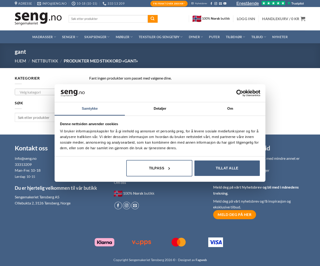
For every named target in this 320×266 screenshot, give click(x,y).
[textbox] (47, 92)
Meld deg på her (234, 214)
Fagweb (201, 260)
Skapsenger (95, 37)
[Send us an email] (220, 3)
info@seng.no (26, 158)
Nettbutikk (45, 60)
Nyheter (280, 37)
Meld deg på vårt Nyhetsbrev (238, 187)
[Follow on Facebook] (211, 3)
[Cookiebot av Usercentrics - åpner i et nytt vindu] (239, 93)
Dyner (194, 37)
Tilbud (257, 37)
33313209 (23, 164)
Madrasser (42, 37)
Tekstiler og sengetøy (159, 37)
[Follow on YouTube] (224, 3)
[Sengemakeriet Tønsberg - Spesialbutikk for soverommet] (38, 18)
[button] (246, 19)
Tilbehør (234, 37)
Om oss (120, 182)
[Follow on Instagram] (215, 3)
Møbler (123, 37)
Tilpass (156, 168)
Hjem (20, 60)
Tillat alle (227, 168)
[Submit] (153, 19)
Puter (214, 37)
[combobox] (48, 92)
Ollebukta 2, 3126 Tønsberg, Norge (43, 203)
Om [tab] (230, 108)
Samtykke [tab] (90, 108)
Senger (68, 37)
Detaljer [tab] (160, 108)
